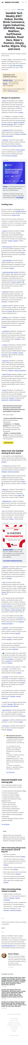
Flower (6, 669)
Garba (4, 475)
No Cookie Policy (14, 1027)
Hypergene (6, 130)
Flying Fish (9, 155)
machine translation (7, 124)
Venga (4, 305)
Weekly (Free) (20, 9)
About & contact (14, 1018)
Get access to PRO (14, 1020)
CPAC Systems (20, 150)
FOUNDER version (20, 211)
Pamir (17, 106)
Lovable (7, 661)
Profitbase (17, 134)
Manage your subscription (14, 1022)
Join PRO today (10, 772)
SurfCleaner (6, 331)
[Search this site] (23, 2)
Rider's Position (7, 374)
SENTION (5, 292)
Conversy (20, 617)
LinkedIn (14, 1031)
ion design (5, 676)
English (21, 112)
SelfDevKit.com (7, 501)
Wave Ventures (7, 710)
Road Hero (6, 360)
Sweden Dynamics (6, 606)
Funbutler (5, 627)
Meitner (16, 122)
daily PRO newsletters (16, 65)
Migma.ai (5, 489)
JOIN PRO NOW (8, 442)
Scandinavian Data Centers (10, 272)
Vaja (4, 582)
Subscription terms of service (14, 1024)
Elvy (4, 511)
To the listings (5, 824)
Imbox (4, 100)
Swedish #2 (4, 400)
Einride (4, 231)
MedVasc (5, 317)
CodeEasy (5, 566)
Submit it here (16, 215)
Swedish (22, 122)
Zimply (4, 390)
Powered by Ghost (14, 1035)
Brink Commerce (7, 246)
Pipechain (5, 140)
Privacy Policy (14, 1029)
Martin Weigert (13, 954)
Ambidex (5, 345)
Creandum (6, 720)
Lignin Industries (7, 260)
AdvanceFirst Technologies (9, 146)
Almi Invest (6, 726)
